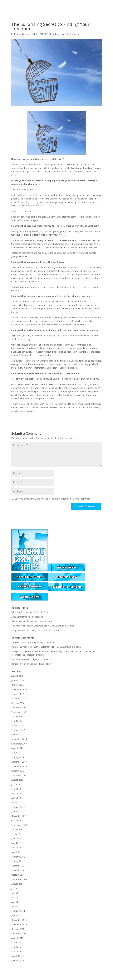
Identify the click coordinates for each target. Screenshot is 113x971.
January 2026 (17, 680)
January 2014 (17, 757)
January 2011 (17, 915)
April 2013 (16, 797)
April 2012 (16, 847)
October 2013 (17, 770)
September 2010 (19, 933)
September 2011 (19, 879)
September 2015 (19, 712)
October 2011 (17, 874)
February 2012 (18, 856)
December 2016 (19, 698)
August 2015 (17, 716)
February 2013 (18, 807)
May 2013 (16, 793)
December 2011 (19, 865)
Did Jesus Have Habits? (41, 659)
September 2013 (19, 775)
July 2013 (15, 784)
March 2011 (17, 906)
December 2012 (19, 816)
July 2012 (15, 834)
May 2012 (16, 843)
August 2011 (17, 883)
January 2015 (17, 734)
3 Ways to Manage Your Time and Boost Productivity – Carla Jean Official (46, 651)
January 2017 (17, 694)
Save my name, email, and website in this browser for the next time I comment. (53, 498)
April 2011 (16, 902)
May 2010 (16, 951)
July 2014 (15, 752)
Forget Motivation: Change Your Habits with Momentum (38, 630)
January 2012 (17, 861)
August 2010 (17, 938)
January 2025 (17, 684)
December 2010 (19, 920)
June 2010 (16, 947)
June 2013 (16, 789)
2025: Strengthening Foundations (27, 616)
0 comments (73, 34)
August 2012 (17, 829)
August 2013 (17, 779)
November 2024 (19, 689)
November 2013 (19, 766)
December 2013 (19, 761)
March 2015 (17, 725)
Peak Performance (55, 34)
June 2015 (16, 721)
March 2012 (17, 852)
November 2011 (19, 870)
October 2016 (17, 703)
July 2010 (15, 942)
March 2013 (17, 802)
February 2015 (18, 730)
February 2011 (18, 910)
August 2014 (17, 748)
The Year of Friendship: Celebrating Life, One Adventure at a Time (42, 625)
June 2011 (16, 892)
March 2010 (17, 956)
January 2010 (17, 960)
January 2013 (17, 811)
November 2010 (19, 924)
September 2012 (19, 825)
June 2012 (16, 838)
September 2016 (19, 707)
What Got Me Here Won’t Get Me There (30, 612)
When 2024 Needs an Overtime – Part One (31, 621)
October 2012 (17, 820)
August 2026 (17, 675)
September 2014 (19, 743)
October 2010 (17, 929)
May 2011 (16, 897)
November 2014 (19, 739)
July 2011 (15, 888)
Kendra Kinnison (22, 34)
